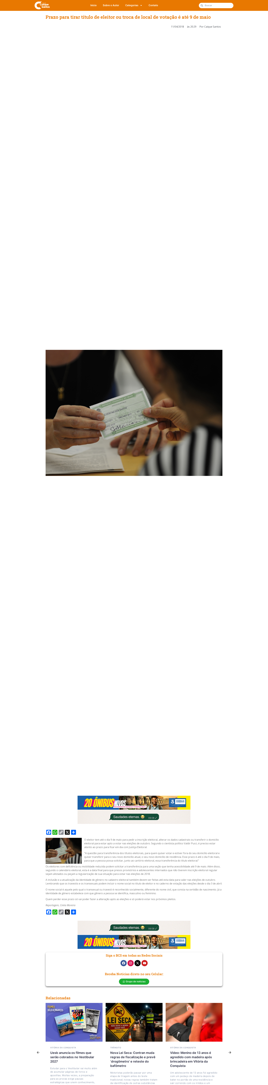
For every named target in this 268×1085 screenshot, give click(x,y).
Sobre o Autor (111, 5)
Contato (153, 5)
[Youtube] (144, 963)
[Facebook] (124, 963)
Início (93, 5)
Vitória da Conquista (63, 1047)
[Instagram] (130, 963)
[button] (38, 1052)
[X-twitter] (137, 963)
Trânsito (115, 1047)
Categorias (131, 5)
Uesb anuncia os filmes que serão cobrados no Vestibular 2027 (72, 1057)
